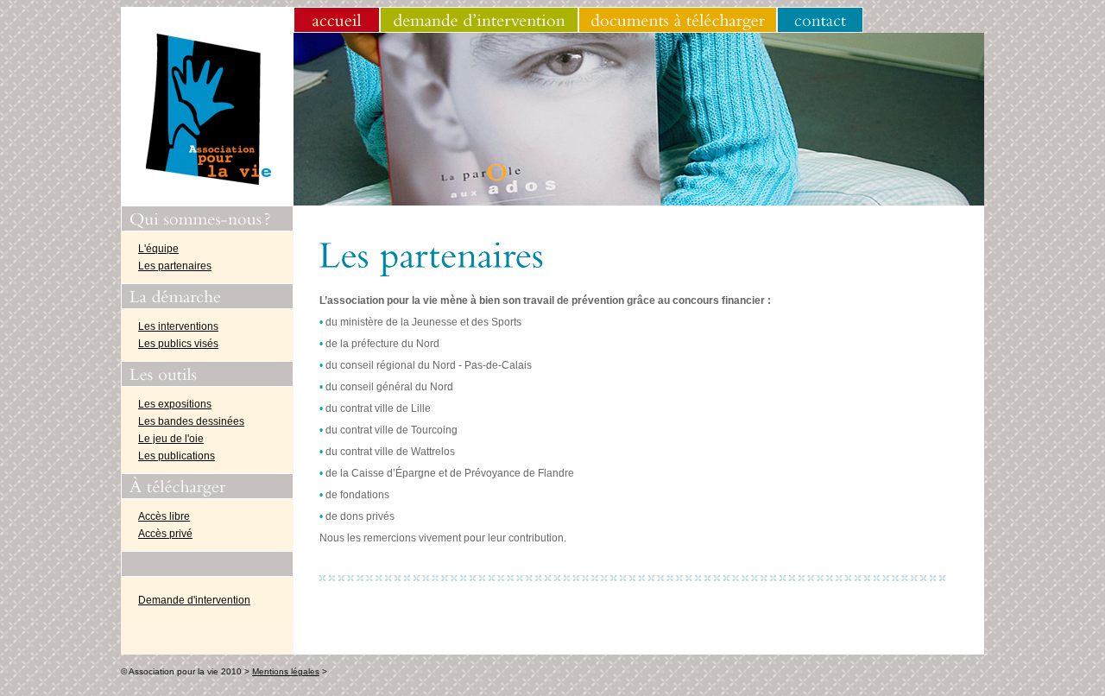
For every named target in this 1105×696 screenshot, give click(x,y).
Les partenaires (175, 266)
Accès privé (165, 534)
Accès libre (164, 516)
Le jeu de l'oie (171, 439)
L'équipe (158, 249)
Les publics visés (178, 344)
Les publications (176, 456)
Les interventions (178, 326)
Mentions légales (285, 671)
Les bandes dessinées (191, 421)
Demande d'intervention (194, 600)
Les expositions (175, 404)
